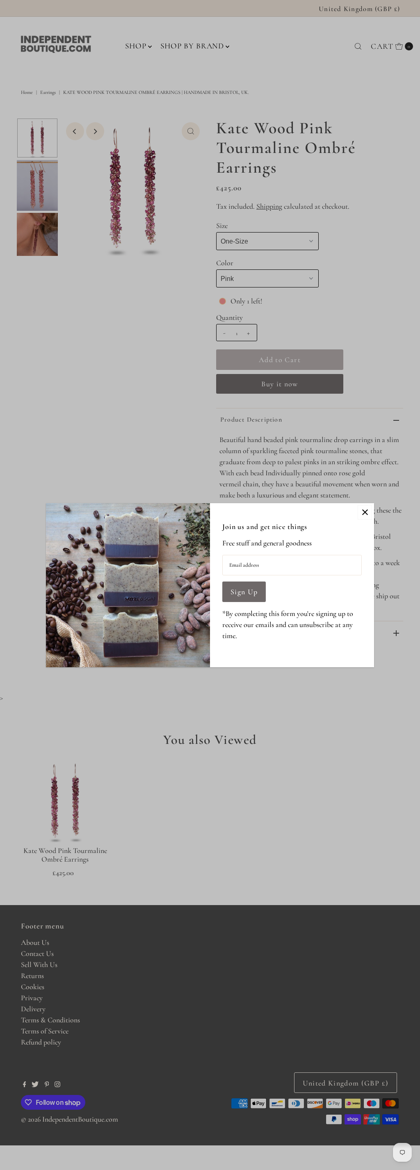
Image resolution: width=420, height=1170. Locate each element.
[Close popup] (365, 512)
